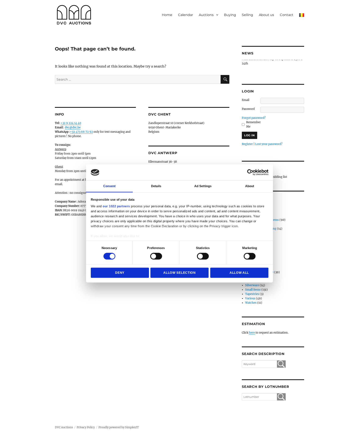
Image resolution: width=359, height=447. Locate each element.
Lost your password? (268, 144)
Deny (119, 272)
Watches (251, 303)
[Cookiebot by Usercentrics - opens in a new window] (250, 172)
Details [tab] (156, 186)
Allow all (239, 272)
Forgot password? (254, 118)
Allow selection (179, 272)
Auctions (206, 15)
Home (167, 15)
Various (250, 298)
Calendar (185, 15)
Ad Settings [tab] (202, 186)
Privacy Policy (86, 427)
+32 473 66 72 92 (81, 132)
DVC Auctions (64, 427)
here (252, 332)
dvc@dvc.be (73, 127)
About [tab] (249, 186)
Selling (247, 15)
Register (247, 144)
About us (266, 15)
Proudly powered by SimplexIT (118, 427)
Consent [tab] (109, 186)
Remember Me (253, 124)
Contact (286, 15)
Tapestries (252, 294)
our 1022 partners (116, 206)
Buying (230, 15)
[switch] (156, 256)
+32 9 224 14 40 (70, 123)
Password (248, 109)
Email (245, 100)
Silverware (252, 285)
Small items (253, 289)
